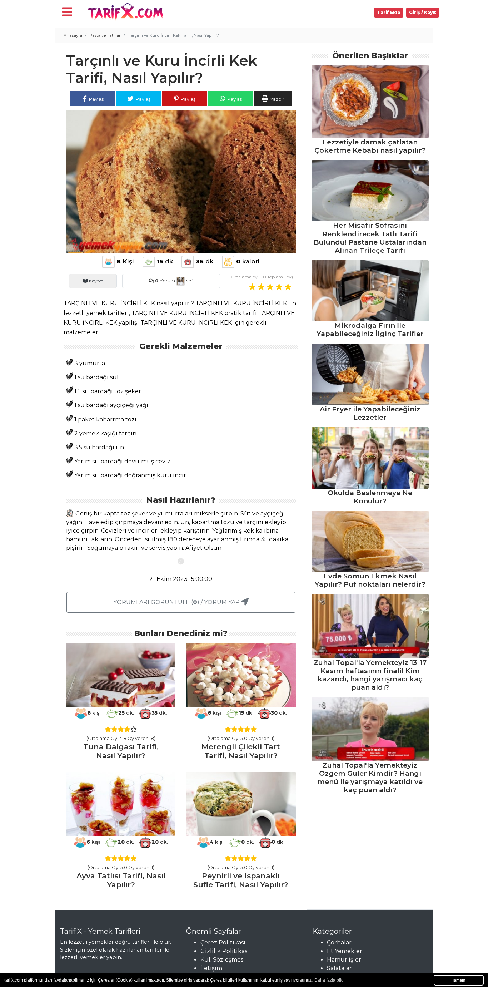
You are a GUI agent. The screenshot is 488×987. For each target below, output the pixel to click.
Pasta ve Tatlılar (105, 35)
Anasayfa (73, 35)
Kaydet (95, 280)
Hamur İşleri (345, 959)
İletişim (211, 968)
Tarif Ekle (388, 12)
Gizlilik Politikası (224, 951)
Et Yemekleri (345, 951)
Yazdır (276, 99)
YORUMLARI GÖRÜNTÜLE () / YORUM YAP (177, 602)
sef (189, 280)
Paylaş (96, 99)
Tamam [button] (458, 980)
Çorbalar (339, 942)
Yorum (165, 280)
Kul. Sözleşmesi (222, 959)
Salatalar (339, 968)
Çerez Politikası (222, 942)
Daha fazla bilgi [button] (329, 980)
